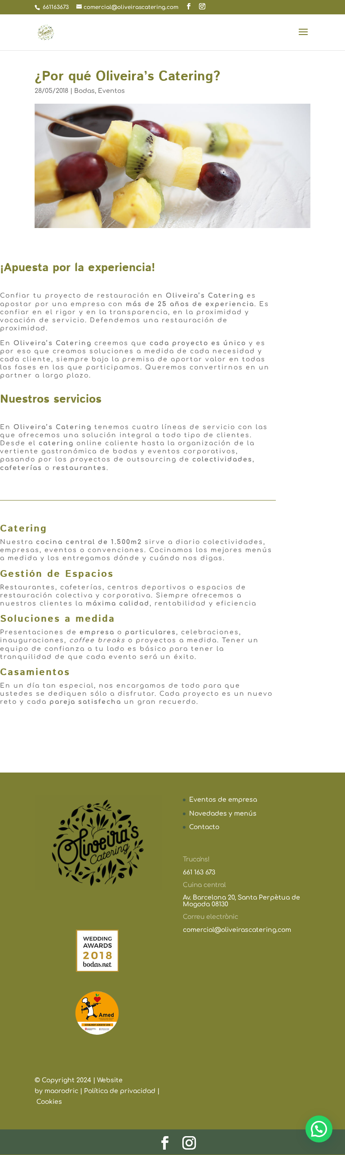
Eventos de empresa (223, 799)
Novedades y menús (223, 813)
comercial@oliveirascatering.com (237, 930)
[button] (318, 1128)
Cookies (49, 1101)
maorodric (62, 1091)
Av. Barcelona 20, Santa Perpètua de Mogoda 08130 (241, 900)
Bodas (84, 91)
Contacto (204, 827)
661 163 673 (199, 872)
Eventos (111, 91)
